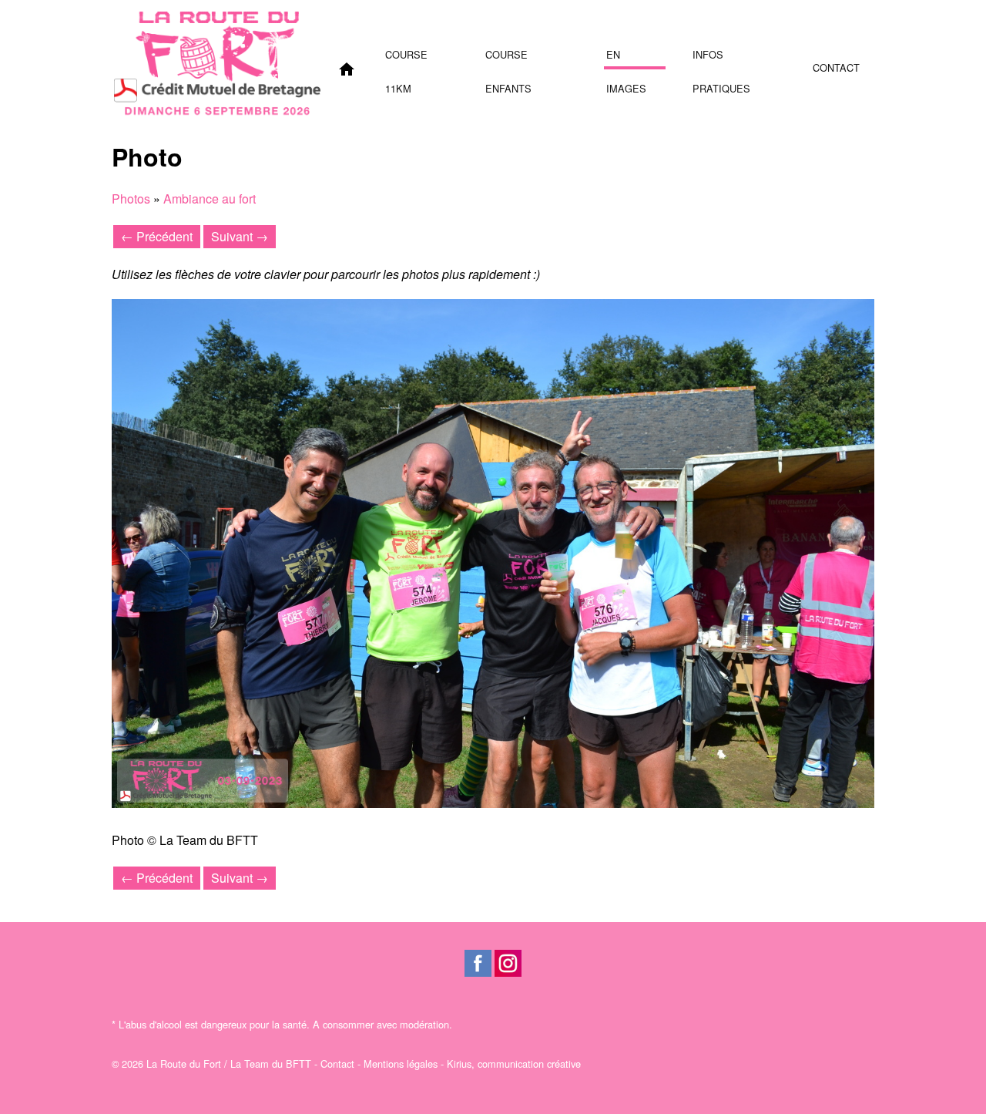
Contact (836, 67)
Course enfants (508, 58)
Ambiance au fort (209, 198)
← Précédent (157, 236)
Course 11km (406, 58)
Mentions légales (401, 1063)
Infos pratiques (721, 58)
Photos (131, 198)
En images (626, 58)
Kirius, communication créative (514, 1063)
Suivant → (239, 236)
